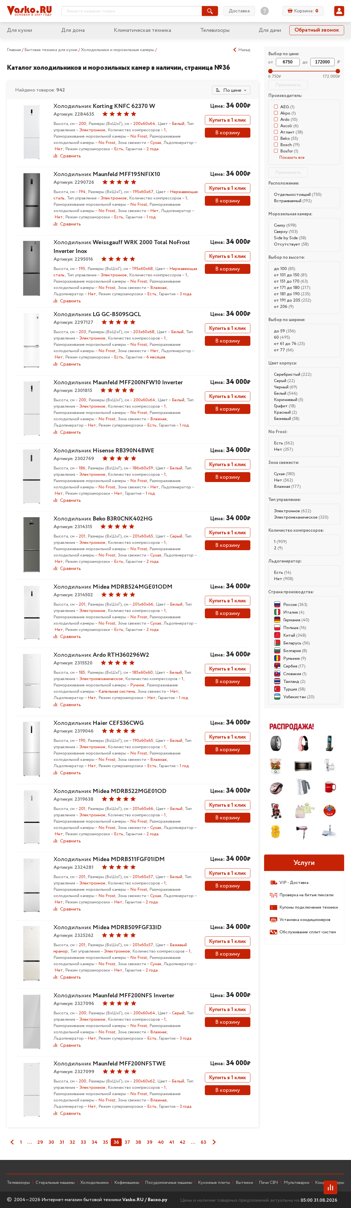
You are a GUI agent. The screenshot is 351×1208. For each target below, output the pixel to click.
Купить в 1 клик (227, 120)
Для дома (73, 30)
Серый (284, 381)
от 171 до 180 (292, 288)
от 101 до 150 (290, 275)
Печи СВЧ (268, 1183)
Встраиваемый (293, 201)
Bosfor (289, 151)
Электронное (292, 511)
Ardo (289, 119)
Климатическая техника (142, 30)
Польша (294, 628)
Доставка (239, 11)
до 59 (285, 331)
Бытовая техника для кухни (51, 50)
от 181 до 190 (292, 294)
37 (127, 1142)
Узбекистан (299, 697)
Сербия (294, 666)
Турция (294, 689)
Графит (285, 406)
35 (105, 1142)
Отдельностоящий (298, 194)
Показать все (292, 157)
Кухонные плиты (214, 1183)
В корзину (227, 133)
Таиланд (294, 681)
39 (149, 1142)
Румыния (294, 658)
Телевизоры (215, 30)
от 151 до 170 (291, 281)
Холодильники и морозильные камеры (118, 50)
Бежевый (286, 419)
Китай (294, 635)
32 (72, 1142)
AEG (287, 107)
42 (182, 1142)
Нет (283, 449)
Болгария (295, 651)
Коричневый (288, 400)
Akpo (288, 113)
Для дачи (270, 30)
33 (83, 1142)
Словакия (295, 674)
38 (138, 1142)
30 (51, 1142)
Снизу (285, 225)
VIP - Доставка (293, 882)
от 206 (284, 307)
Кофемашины (126, 1183)
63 (203, 1142)
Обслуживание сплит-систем (307, 932)
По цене (231, 90)
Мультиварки (296, 1183)
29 (40, 1142)
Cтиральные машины (55, 1183)
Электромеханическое (301, 517)
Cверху (286, 232)
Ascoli (289, 126)
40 (161, 1142)
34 (94, 1142)
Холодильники (94, 1183)
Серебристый (293, 374)
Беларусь (296, 643)
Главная (14, 50)
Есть (284, 443)
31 (62, 1142)
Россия (295, 605)
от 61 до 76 (289, 344)
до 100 (284, 269)
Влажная (287, 486)
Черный (285, 387)
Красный (285, 412)
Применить (288, 84)
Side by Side (290, 238)
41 (171, 1142)
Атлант (291, 132)
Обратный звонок (317, 30)
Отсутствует (291, 244)
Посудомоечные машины (168, 1183)
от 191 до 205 (292, 300)
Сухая (284, 474)
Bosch (290, 144)
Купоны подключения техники (308, 907)
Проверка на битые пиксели (306, 895)
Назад (244, 50)
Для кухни (19, 30)
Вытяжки (244, 1183)
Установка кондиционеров (304, 920)
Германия (296, 620)
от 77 (284, 350)
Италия (293, 612)
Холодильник (104, 106)
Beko (289, 138)
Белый (286, 393)
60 (282, 337)
